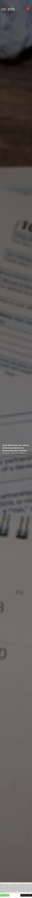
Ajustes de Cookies (26, 895)
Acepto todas (4, 895)
